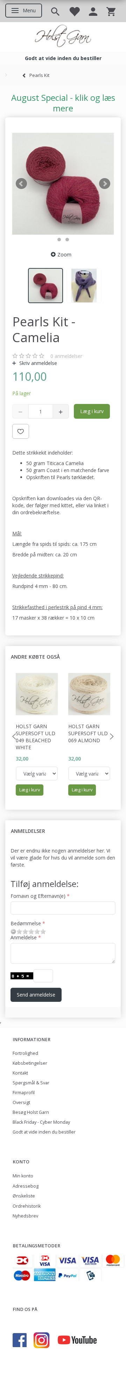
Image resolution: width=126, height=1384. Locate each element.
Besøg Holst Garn (31, 1112)
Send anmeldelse (36, 994)
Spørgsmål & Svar (31, 1083)
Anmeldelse (23, 937)
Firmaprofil (24, 1093)
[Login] (93, 11)
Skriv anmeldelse (37, 363)
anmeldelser (66, 356)
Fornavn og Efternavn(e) (37, 896)
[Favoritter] (74, 11)
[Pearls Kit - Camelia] (63, 184)
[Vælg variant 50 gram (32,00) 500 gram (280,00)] (37, 773)
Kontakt (20, 1073)
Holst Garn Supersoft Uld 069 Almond (88, 733)
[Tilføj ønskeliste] (20, 431)
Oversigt (21, 1102)
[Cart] (111, 11)
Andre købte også (35, 656)
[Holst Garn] (63, 37)
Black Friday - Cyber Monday (41, 1122)
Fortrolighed (25, 1053)
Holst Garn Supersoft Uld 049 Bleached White (35, 737)
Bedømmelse (25, 923)
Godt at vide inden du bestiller (44, 1132)
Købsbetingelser (30, 1063)
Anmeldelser (28, 831)
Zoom (64, 254)
